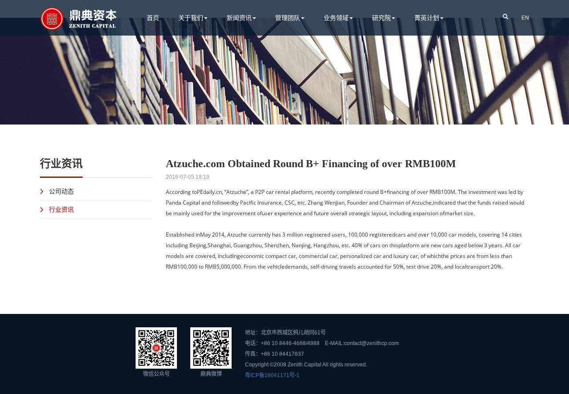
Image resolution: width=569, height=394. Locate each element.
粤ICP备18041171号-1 (272, 375)
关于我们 (190, 17)
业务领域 (336, 17)
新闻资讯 (239, 17)
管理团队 (287, 17)
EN (525, 18)
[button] (505, 16)
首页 (153, 17)
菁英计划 (426, 17)
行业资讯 (61, 209)
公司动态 (61, 191)
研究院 (381, 17)
